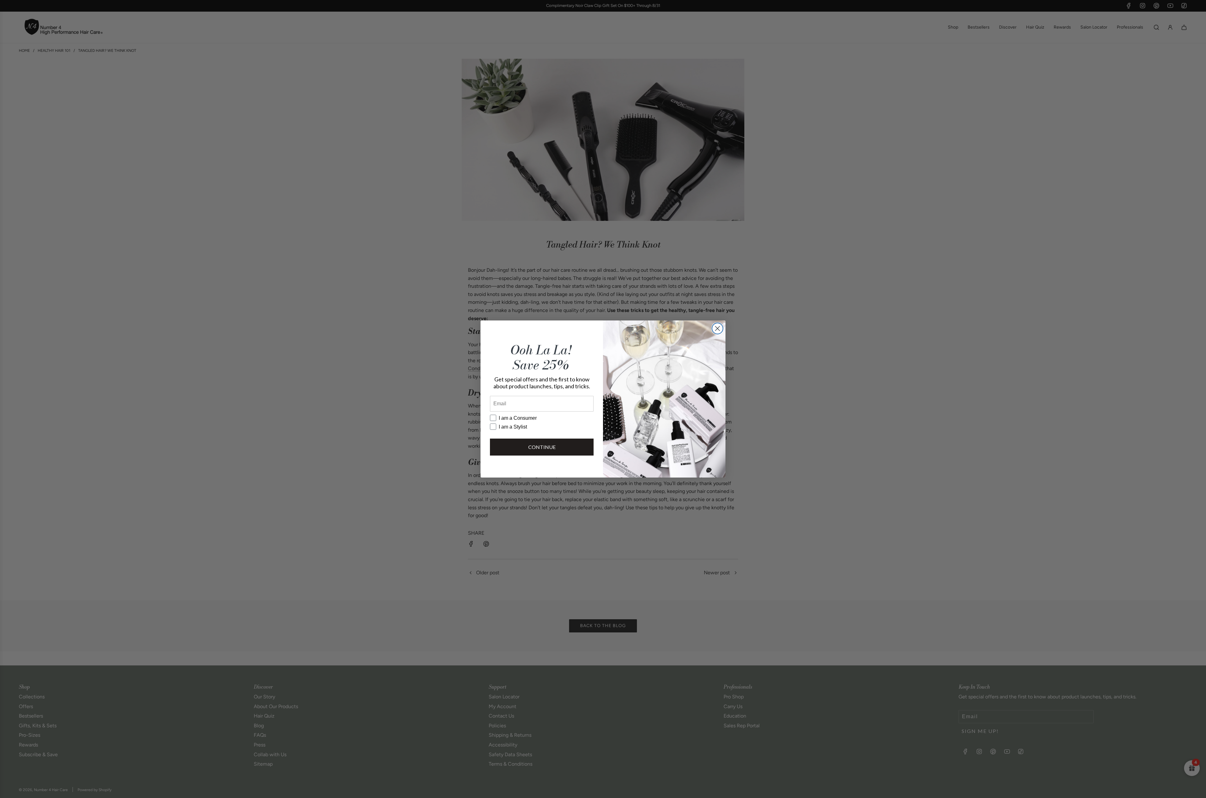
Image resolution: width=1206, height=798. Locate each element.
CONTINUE (542, 447)
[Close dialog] (717, 328)
